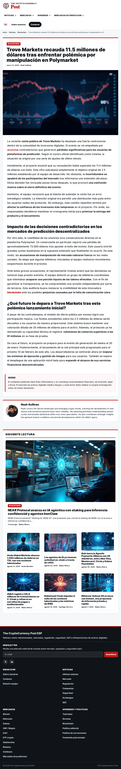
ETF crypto (8, 737)
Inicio (5, 32)
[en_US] (5, 24)
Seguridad (68, 693)
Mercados (25, 15)
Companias (68, 688)
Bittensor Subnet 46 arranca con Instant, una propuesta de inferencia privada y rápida (97, 600)
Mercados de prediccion (67, 15)
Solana (6, 723)
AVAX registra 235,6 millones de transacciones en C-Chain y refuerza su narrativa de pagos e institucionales (23, 599)
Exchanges (68, 698)
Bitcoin (6, 714)
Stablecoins (9, 742)
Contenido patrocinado (74, 737)
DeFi (5, 733)
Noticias (9, 15)
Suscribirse (111, 654)
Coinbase (7, 752)
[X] (5, 661)
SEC (65, 702)
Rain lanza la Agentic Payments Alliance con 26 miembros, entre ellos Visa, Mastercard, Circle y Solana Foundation (96, 558)
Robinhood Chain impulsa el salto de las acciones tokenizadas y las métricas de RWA (59, 600)
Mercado (67, 679)
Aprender (42, 15)
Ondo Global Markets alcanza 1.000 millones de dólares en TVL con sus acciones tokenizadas (23, 559)
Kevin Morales (27, 566)
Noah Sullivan (26, 65)
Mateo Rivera (24, 524)
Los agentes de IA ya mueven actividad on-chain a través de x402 (60, 560)
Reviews (67, 719)
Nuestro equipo (10, 684)
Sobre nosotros (18, 24)
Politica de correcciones (74, 733)
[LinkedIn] (11, 661)
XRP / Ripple (9, 728)
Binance (7, 747)
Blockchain (22, 32)
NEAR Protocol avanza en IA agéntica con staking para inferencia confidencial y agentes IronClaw (57, 512)
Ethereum (7, 719)
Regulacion (68, 684)
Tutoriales (67, 714)
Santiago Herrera (66, 607)
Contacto (35, 24)
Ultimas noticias (70, 674)
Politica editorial (71, 728)
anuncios (13, 149)
